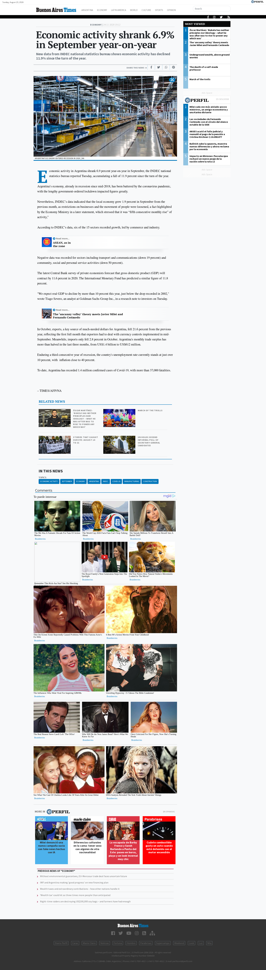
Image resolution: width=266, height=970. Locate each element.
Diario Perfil (61, 943)
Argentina (87, 10)
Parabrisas (145, 943)
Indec (105, 481)
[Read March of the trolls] (119, 411)
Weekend (179, 943)
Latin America (118, 10)
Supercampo (162, 943)
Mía (209, 943)
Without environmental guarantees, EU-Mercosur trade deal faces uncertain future (83, 876)
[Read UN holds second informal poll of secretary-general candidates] (119, 438)
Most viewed (195, 24)
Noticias (104, 943)
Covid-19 (116, 481)
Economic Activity (49, 481)
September (67, 481)
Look (191, 943)
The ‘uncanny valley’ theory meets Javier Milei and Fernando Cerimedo (88, 316)
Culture (146, 10)
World (134, 10)
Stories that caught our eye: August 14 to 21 (85, 440)
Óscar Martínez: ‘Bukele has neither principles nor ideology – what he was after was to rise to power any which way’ (84, 418)
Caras (75, 943)
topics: (43, 477)
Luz (201, 943)
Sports (159, 10)
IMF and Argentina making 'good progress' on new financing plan (74, 882)
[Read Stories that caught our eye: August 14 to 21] (55, 438)
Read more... (62, 238)
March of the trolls (150, 410)
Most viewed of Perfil (207, 100)
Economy (102, 10)
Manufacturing (131, 481)
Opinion (171, 10)
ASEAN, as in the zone (62, 244)
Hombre (131, 943)
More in (40, 811)
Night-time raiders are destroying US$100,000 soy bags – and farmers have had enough (85, 901)
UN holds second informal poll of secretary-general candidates (149, 441)
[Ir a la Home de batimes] (133, 925)
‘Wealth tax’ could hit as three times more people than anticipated (75, 895)
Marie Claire (89, 943)
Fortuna (118, 943)
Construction (150, 481)
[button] (172, 80)
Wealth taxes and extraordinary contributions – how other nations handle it (80, 888)
